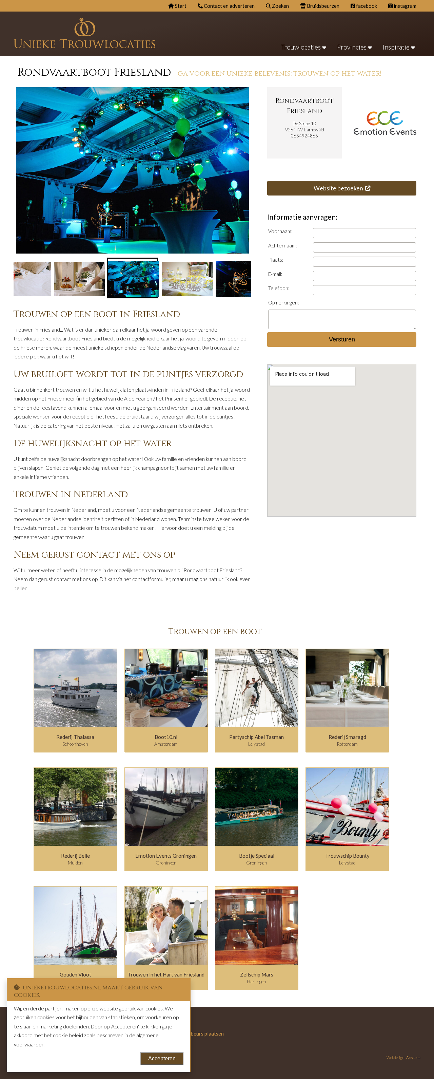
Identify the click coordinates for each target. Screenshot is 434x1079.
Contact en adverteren (229, 6)
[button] (78, 278)
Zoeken (280, 6)
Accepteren (162, 1058)
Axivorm (413, 1057)
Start (180, 6)
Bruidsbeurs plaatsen (200, 1033)
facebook (366, 6)
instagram (404, 6)
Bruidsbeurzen (322, 6)
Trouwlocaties (301, 47)
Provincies (352, 47)
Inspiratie (397, 47)
